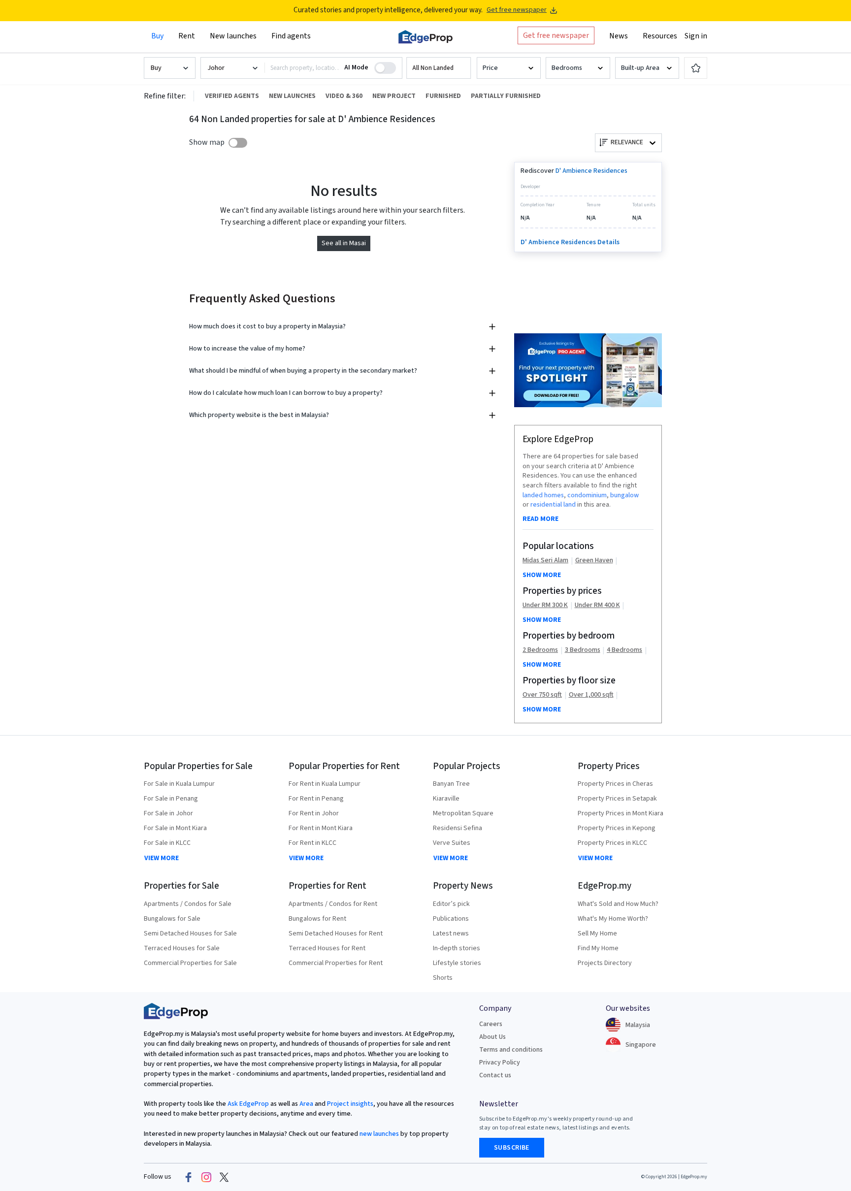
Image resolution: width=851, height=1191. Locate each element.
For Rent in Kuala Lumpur (324, 784)
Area (305, 1104)
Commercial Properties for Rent (336, 963)
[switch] (238, 143)
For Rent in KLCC (312, 843)
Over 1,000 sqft (591, 695)
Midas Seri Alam (545, 560)
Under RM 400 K (597, 605)
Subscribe (511, 1148)
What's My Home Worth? (613, 919)
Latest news (451, 933)
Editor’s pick (451, 904)
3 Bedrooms (582, 650)
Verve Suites (451, 843)
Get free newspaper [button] (556, 35)
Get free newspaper (517, 10)
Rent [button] (186, 36)
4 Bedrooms (624, 650)
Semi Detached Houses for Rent (336, 933)
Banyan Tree (451, 784)
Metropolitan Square (463, 813)
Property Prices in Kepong (616, 828)
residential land (553, 505)
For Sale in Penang (171, 799)
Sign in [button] (696, 36)
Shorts (443, 978)
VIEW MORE (161, 858)
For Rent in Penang (316, 799)
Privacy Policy (499, 1062)
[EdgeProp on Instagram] (206, 1177)
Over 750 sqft (542, 695)
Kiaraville (446, 799)
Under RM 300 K (545, 605)
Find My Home (598, 948)
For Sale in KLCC (167, 843)
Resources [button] (660, 36)
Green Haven (594, 560)
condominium (587, 495)
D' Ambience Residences (591, 171)
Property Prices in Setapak (617, 799)
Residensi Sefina (457, 828)
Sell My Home (597, 933)
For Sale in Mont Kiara (175, 828)
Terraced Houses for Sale (182, 948)
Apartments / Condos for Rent (333, 904)
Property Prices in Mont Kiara (620, 813)
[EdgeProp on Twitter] (224, 1177)
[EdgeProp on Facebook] (189, 1177)
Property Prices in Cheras (615, 784)
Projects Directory (605, 963)
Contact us (495, 1075)
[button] (438, 68)
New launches (233, 36)
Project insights (349, 1104)
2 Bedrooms (540, 650)
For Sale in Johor (168, 813)
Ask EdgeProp (248, 1104)
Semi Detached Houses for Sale (190, 933)
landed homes (543, 495)
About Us (492, 1037)
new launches (379, 1134)
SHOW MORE (542, 575)
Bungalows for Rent (317, 919)
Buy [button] (157, 36)
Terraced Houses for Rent (327, 948)
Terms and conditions (511, 1050)
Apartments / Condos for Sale (187, 904)
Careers (490, 1024)
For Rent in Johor (314, 813)
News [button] (618, 36)
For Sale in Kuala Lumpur (179, 784)
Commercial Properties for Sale (190, 963)
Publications (451, 919)
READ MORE (540, 518)
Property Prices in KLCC (612, 843)
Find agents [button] (291, 36)
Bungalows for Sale (172, 919)
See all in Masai (344, 243)
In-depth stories (456, 948)
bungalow (624, 495)
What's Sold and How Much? (618, 904)
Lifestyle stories (457, 963)
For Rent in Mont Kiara (321, 828)
